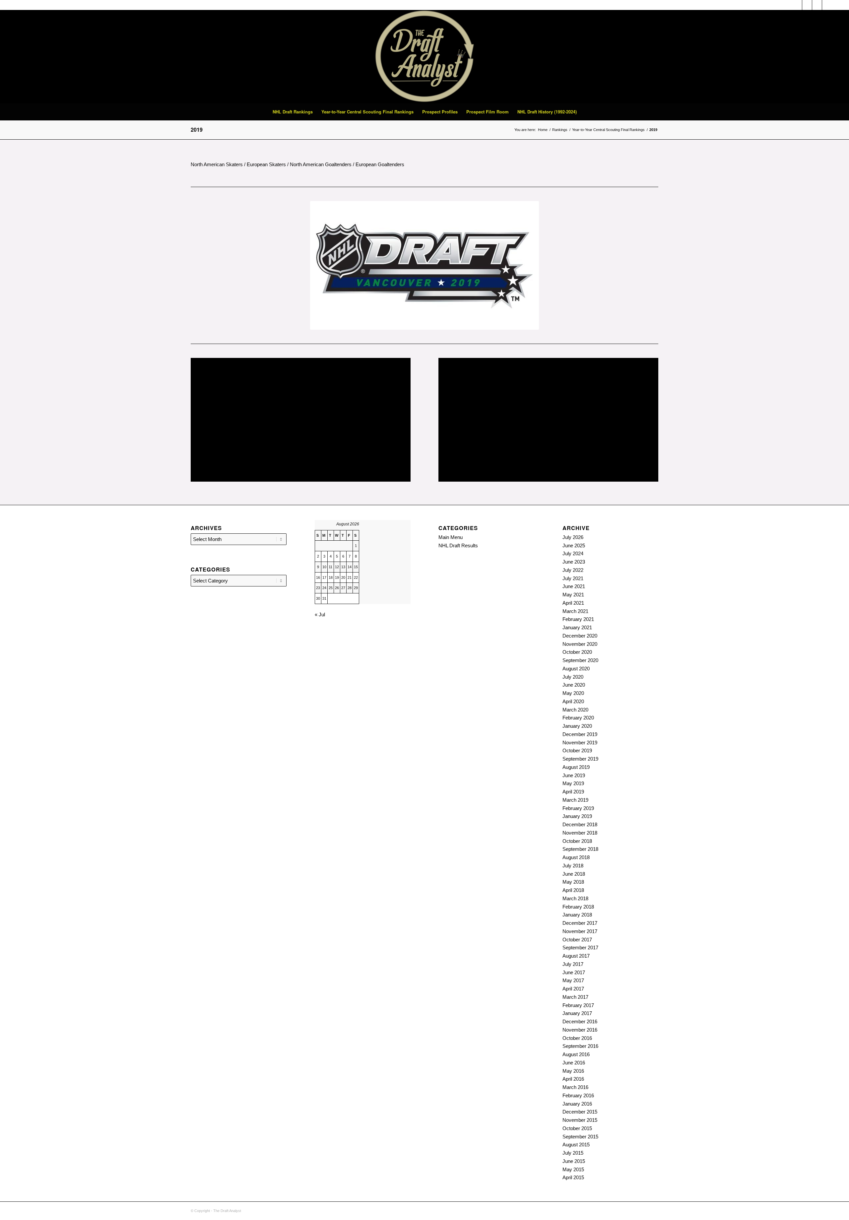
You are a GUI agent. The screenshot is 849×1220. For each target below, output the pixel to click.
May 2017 (573, 980)
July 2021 (572, 578)
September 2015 (580, 1136)
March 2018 (575, 898)
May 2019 (573, 783)
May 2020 (573, 693)
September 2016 (580, 1046)
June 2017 (573, 972)
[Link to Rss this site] (807, 5)
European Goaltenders (380, 164)
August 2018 (576, 857)
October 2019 (577, 750)
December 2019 (579, 734)
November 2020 (579, 644)
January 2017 (577, 1013)
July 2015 (572, 1153)
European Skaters (266, 164)
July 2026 (572, 537)
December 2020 (579, 636)
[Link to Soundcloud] (797, 5)
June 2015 (573, 1161)
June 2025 (573, 545)
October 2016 (577, 1038)
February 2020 (578, 717)
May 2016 (573, 1071)
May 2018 (573, 882)
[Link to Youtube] (827, 5)
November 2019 (579, 742)
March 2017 (575, 997)
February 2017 (578, 1005)
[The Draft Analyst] (424, 56)
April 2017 (573, 988)
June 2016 (573, 1062)
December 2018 (579, 824)
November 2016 (579, 1030)
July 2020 (572, 677)
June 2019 (573, 775)
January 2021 (577, 627)
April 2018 (573, 890)
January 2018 (577, 914)
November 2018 (579, 833)
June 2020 (573, 685)
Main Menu (450, 537)
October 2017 (577, 939)
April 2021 (573, 603)
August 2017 (576, 956)
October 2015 (577, 1128)
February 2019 (578, 808)
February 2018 (578, 907)
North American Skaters (217, 164)
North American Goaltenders (321, 164)
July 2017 (572, 964)
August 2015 (576, 1144)
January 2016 (577, 1104)
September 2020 (580, 660)
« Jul (320, 614)
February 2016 (578, 1095)
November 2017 (579, 931)
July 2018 (572, 865)
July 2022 (572, 570)
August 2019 (576, 767)
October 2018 (577, 841)
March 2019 (575, 800)
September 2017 (580, 947)
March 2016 (575, 1087)
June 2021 (573, 586)
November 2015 (579, 1120)
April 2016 (573, 1079)
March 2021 (575, 611)
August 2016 (576, 1054)
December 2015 (579, 1112)
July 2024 (572, 553)
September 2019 (580, 759)
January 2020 (577, 726)
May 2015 (573, 1169)
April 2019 (573, 791)
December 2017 (579, 923)
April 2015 (573, 1177)
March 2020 (575, 709)
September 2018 (580, 849)
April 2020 (573, 701)
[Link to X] (817, 5)
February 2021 (578, 619)
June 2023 (573, 562)
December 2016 (579, 1021)
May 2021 (573, 594)
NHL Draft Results (458, 545)
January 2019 (577, 816)
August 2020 (576, 668)
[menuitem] (292, 111)
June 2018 (573, 874)
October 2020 (577, 652)
